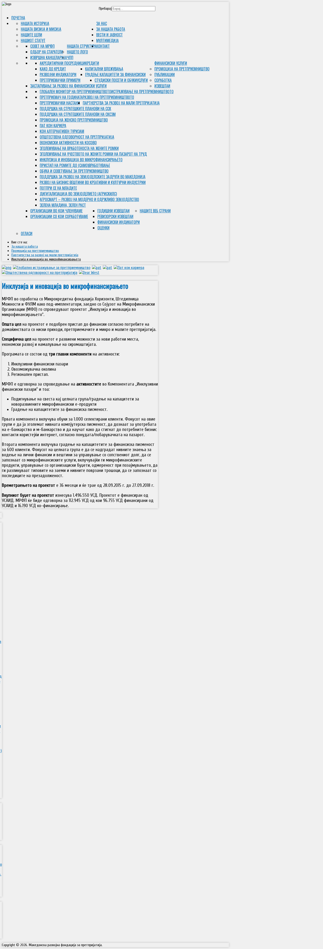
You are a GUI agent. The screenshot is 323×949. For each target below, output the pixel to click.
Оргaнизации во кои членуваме (56, 211)
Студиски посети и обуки (116, 80)
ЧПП (70, 57)
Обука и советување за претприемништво (74, 171)
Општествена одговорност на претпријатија (77, 137)
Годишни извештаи (113, 211)
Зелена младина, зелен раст (63, 205)
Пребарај (105, 8)
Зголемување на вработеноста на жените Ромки (79, 148)
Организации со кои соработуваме (59, 216)
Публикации (164, 74)
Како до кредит (53, 69)
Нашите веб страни (155, 211)
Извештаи (162, 86)
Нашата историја (35, 23)
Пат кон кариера (53, 125)
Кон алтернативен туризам (62, 131)
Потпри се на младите (58, 188)
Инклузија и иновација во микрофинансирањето (81, 160)
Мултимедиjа (107, 40)
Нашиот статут (33, 40)
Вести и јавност (109, 35)
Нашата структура (81, 46)
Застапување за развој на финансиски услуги (68, 86)
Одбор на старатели (46, 52)
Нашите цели (31, 35)
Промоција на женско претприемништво (74, 120)
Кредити (92, 63)
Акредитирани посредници (62, 63)
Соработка (163, 80)
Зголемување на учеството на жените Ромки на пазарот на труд (93, 154)
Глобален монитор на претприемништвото (75, 91)
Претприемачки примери (60, 80)
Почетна (18, 18)
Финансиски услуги (170, 63)
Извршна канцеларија (48, 57)
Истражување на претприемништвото (142, 91)
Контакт (103, 46)
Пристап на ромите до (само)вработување (75, 165)
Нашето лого (77, 52)
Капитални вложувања (104, 69)
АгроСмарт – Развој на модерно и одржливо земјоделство (89, 199)
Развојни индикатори (58, 74)
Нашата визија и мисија (41, 29)
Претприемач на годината (61, 97)
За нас (101, 23)
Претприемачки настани (60, 103)
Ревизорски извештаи (115, 216)
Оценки (103, 228)
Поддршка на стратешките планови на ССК (75, 108)
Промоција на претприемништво (182, 69)
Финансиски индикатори (118, 222)
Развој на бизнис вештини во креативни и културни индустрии (93, 182)
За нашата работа (110, 29)
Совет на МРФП (42, 46)
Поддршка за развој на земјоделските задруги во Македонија (92, 177)
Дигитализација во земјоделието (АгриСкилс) (78, 194)
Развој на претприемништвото (108, 97)
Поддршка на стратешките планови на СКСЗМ (78, 114)
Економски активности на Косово (68, 142)
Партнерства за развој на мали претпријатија (121, 103)
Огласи (26, 233)
